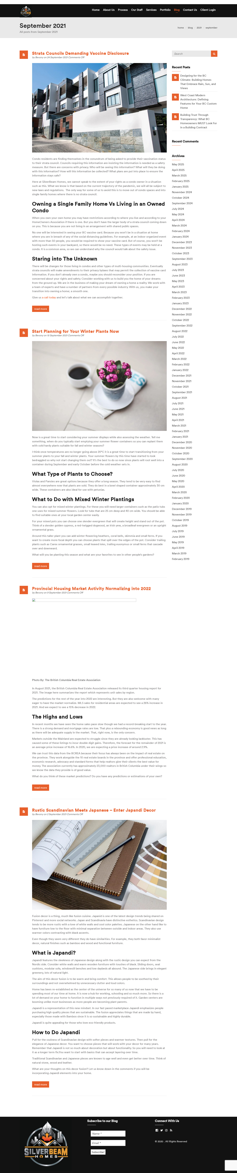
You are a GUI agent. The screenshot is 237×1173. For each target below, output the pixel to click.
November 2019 (182, 514)
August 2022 (179, 331)
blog (190, 27)
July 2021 (177, 403)
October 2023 (180, 253)
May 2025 (178, 164)
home (181, 27)
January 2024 (180, 236)
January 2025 (180, 186)
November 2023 (182, 247)
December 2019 (182, 509)
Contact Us (190, 9)
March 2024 (179, 225)
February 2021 (180, 431)
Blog (177, 9)
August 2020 (180, 464)
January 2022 (180, 370)
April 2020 (178, 486)
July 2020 (178, 470)
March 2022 (179, 359)
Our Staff (137, 9)
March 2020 (179, 492)
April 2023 (178, 286)
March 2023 (179, 292)
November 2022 (182, 314)
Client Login (208, 9)
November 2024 (182, 192)
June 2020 (178, 475)
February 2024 (181, 231)
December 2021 (181, 375)
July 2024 (178, 208)
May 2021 (178, 414)
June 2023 (178, 275)
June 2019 (178, 536)
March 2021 (179, 425)
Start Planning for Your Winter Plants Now (75, 331)
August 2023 (180, 264)
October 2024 (180, 197)
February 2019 (180, 559)
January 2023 (180, 303)
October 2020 (180, 453)
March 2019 (179, 553)
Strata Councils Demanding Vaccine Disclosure (80, 53)
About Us (109, 9)
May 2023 (178, 281)
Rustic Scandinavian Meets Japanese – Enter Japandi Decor (94, 810)
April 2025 (178, 170)
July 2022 (178, 336)
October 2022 (180, 320)
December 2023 (182, 242)
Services (151, 9)
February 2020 (181, 497)
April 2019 (178, 548)
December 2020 (182, 442)
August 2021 (179, 397)
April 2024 (178, 220)
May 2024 (178, 214)
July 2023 (178, 270)
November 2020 (182, 447)
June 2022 (178, 342)
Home (96, 9)
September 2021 (182, 392)
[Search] (214, 54)
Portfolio (165, 9)
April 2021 (178, 420)
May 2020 (178, 481)
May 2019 (178, 542)
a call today (49, 297)
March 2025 (179, 175)
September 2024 (182, 203)
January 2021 (180, 436)
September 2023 (182, 259)
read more (40, 309)
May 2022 (178, 347)
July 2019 (178, 531)
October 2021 (180, 386)
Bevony (39, 57)
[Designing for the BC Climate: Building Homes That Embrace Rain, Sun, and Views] (175, 77)
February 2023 (181, 297)
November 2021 (181, 381)
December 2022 (182, 309)
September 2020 (182, 459)
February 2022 (180, 364)
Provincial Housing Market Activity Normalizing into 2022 (91, 588)
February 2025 (181, 181)
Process (123, 9)
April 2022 (178, 353)
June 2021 (178, 409)
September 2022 (182, 325)
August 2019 (179, 525)
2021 (199, 27)
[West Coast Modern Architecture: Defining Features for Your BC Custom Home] (175, 97)
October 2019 (180, 520)
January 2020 (180, 503)
